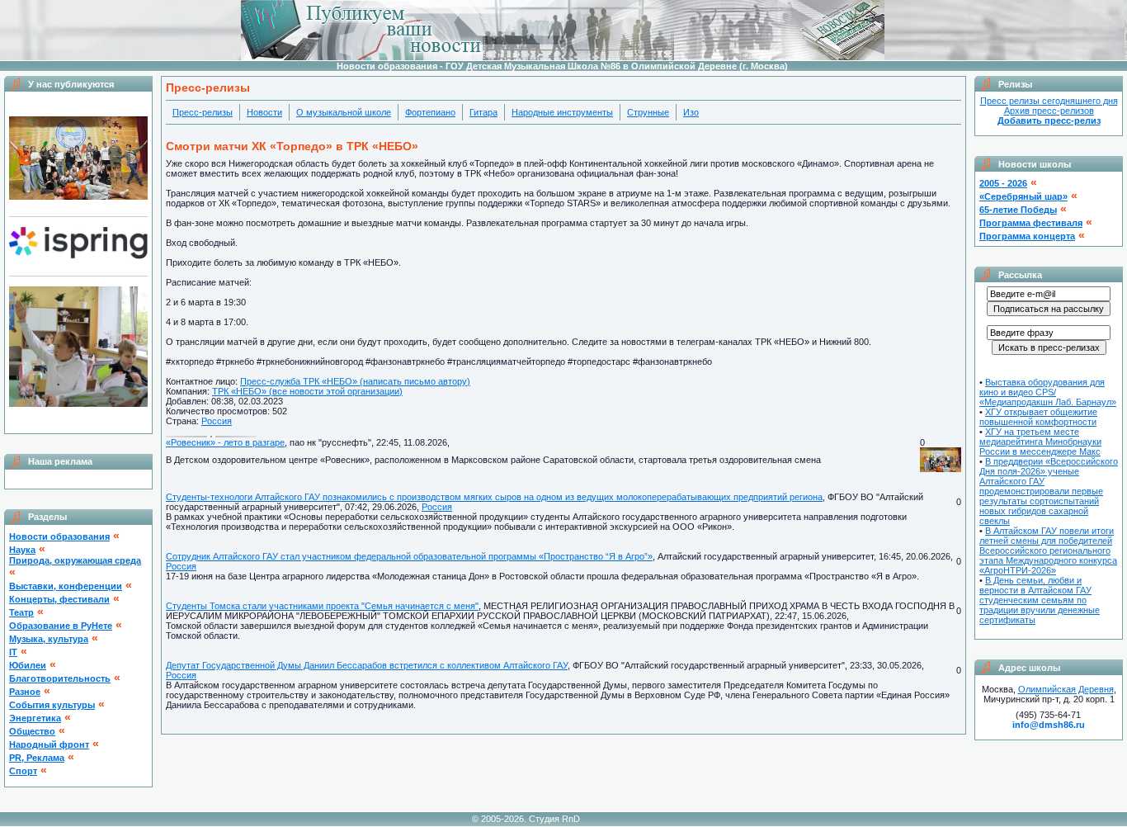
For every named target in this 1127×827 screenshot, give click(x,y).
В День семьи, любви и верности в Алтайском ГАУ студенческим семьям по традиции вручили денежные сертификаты (1039, 600)
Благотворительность (60, 678)
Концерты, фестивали (59, 599)
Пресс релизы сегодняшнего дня (1049, 101)
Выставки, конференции (65, 586)
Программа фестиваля (1030, 223)
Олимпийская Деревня (1066, 689)
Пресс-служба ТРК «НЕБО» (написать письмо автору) (355, 381)
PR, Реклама (36, 758)
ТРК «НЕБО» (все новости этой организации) (307, 391)
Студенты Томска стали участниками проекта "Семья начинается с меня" (322, 606)
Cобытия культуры (52, 705)
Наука (22, 550)
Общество (32, 731)
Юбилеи (27, 665)
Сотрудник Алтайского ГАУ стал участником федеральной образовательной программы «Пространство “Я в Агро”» (409, 556)
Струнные (648, 112)
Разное (24, 692)
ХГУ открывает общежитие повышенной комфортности (1038, 417)
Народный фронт (49, 744)
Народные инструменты (562, 112)
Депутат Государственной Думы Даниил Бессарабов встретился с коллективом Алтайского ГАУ (367, 665)
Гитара (483, 112)
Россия (216, 421)
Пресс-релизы (202, 112)
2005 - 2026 (1003, 183)
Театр (21, 612)
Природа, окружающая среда (75, 560)
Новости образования (59, 536)
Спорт (23, 771)
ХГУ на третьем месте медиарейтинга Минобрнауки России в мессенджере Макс (1040, 441)
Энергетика (35, 718)
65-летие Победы (1018, 210)
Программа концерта (1027, 236)
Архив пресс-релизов (1049, 111)
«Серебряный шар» (1023, 196)
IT (13, 652)
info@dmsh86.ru (1048, 725)
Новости (264, 112)
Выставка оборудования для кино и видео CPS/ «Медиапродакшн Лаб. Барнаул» (1047, 392)
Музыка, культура (48, 639)
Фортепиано (430, 112)
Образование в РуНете (60, 626)
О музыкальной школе (343, 112)
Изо (691, 112)
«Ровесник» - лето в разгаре (225, 442)
